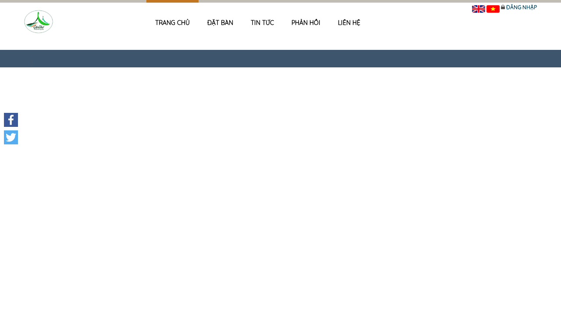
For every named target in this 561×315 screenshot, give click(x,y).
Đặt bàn (220, 23)
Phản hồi (305, 23)
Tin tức (262, 23)
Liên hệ (349, 23)
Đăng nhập (521, 7)
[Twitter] (11, 137)
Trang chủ (172, 23)
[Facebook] (11, 120)
